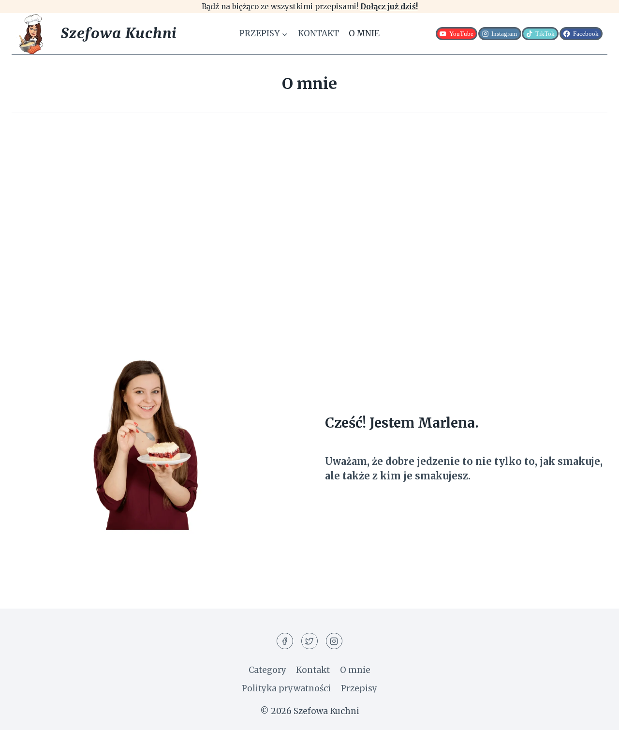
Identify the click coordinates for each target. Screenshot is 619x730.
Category (267, 670)
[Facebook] (285, 641)
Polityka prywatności (286, 688)
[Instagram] (334, 641)
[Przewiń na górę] (594, 715)
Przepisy (359, 688)
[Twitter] (309, 641)
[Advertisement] (309, 219)
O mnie (364, 33)
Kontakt (318, 33)
